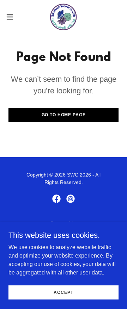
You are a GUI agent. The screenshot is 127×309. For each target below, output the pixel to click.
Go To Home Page (64, 114)
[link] (63, 17)
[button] (12, 17)
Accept (63, 292)
